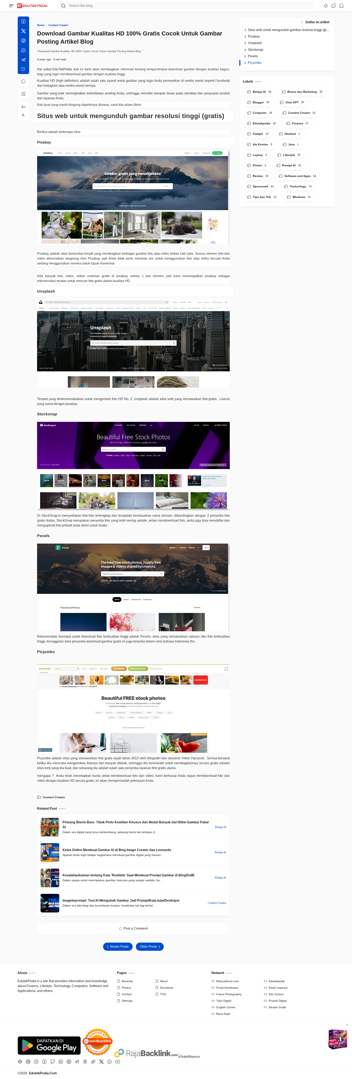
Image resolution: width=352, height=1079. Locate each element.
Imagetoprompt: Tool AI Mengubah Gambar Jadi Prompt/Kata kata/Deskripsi (121, 900)
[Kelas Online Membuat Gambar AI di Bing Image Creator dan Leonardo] (50, 852)
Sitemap (127, 1000)
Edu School (276, 994)
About (164, 981)
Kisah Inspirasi (278, 987)
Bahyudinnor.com (227, 981)
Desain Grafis (277, 1007)
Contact (127, 994)
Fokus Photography (229, 994)
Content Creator (54, 797)
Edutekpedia (277, 981)
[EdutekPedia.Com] (33, 4)
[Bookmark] (23, 94)
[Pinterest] (23, 41)
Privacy (126, 987)
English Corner (225, 1007)
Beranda (127, 981)
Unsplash (253, 43)
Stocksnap (253, 49)
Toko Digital (223, 1000)
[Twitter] (23, 32)
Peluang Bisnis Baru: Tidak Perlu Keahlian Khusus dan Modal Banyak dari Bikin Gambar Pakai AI (136, 824)
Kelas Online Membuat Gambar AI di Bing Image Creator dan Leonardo (117, 850)
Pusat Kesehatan (227, 987)
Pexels (251, 56)
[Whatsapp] (23, 51)
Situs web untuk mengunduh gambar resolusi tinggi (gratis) (288, 30)
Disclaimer (167, 987)
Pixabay (252, 36)
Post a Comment (136, 928)
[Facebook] (23, 22)
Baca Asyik (223, 1013)
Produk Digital (278, 1000)
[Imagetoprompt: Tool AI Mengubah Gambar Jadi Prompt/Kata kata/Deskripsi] (50, 903)
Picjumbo (253, 62)
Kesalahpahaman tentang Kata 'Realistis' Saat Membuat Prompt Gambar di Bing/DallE (129, 875)
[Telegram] (23, 60)
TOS (163, 994)
